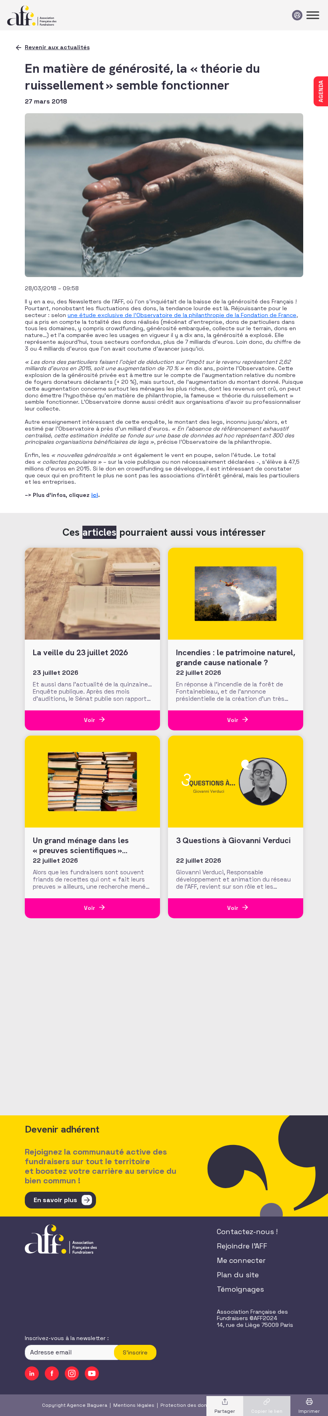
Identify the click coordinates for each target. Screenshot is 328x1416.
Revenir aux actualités (57, 47)
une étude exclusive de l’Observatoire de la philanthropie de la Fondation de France (182, 315)
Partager (224, 1411)
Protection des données (189, 1405)
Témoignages (240, 1289)
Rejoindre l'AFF (242, 1245)
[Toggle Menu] (312, 15)
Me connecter (241, 1260)
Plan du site (238, 1274)
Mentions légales (133, 1405)
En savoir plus (55, 1200)
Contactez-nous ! (247, 1231)
